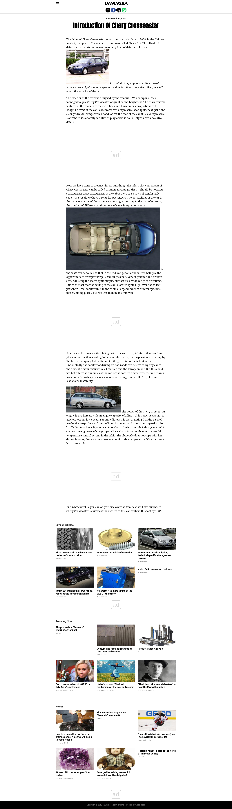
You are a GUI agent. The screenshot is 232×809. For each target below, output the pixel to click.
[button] (57, 3)
